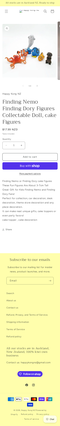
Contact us (12, 307)
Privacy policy (42, 414)
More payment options (30, 173)
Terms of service (31, 419)
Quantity (6, 139)
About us (11, 300)
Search (10, 293)
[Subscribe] (49, 280)
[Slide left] (23, 85)
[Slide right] (37, 85)
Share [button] (9, 229)
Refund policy (13, 336)
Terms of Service (15, 329)
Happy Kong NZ (28, 410)
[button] (6, 11)
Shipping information (17, 322)
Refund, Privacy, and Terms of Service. (27, 315)
